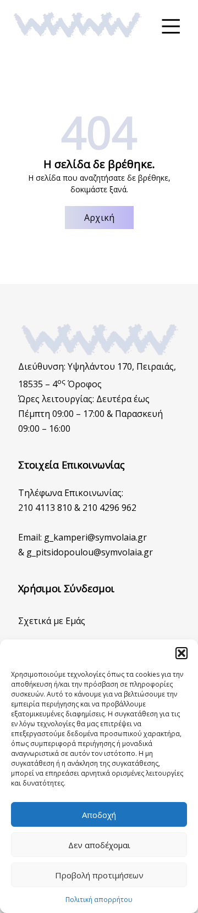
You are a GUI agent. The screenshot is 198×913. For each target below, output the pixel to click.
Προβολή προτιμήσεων (99, 875)
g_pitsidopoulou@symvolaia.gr (89, 552)
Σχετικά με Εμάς (51, 621)
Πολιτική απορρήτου (99, 899)
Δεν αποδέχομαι (99, 844)
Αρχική (99, 217)
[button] (181, 653)
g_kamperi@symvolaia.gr (95, 537)
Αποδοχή (99, 814)
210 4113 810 (45, 508)
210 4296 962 (109, 508)
